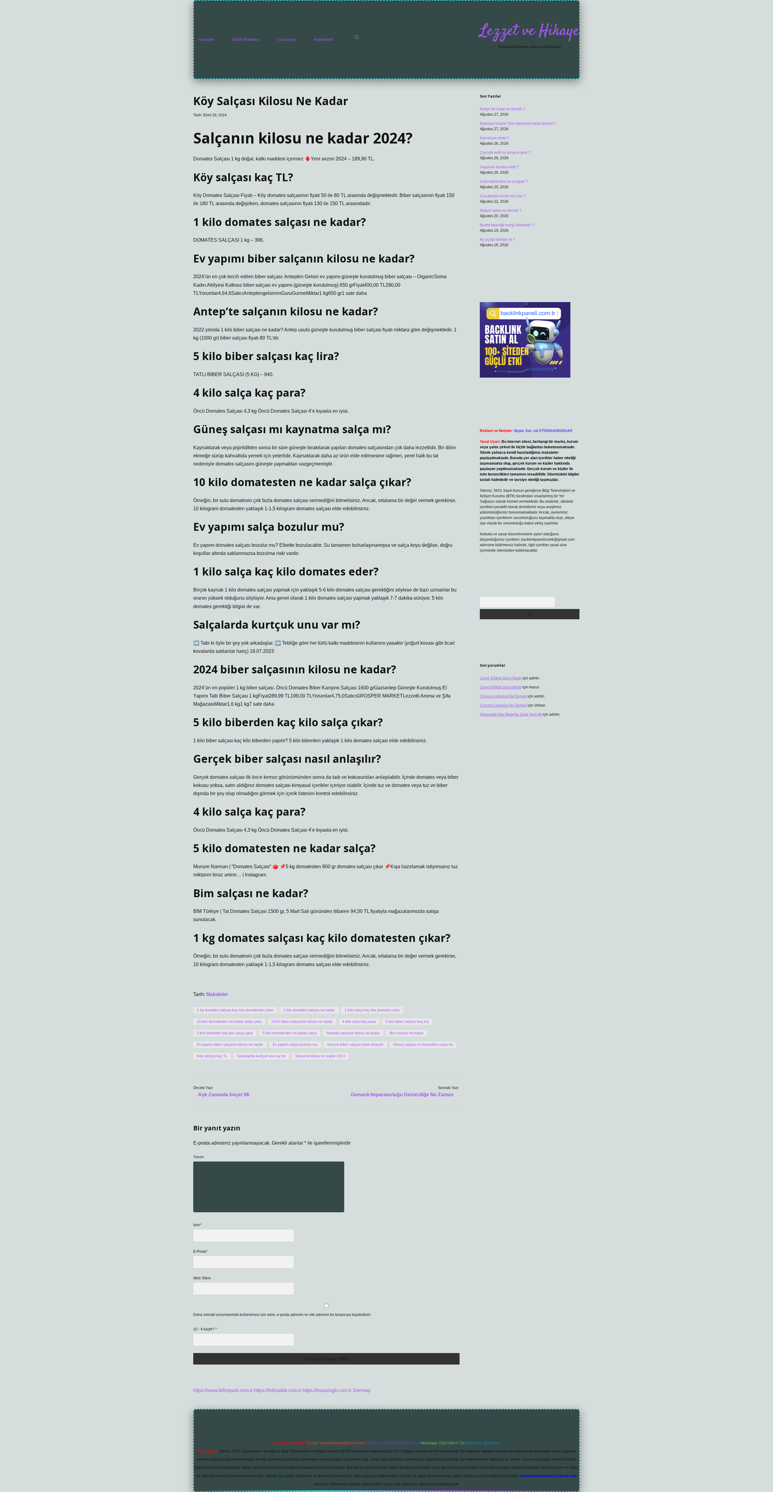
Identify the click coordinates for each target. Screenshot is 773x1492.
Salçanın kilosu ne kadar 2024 (320, 1056)
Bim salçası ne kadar (407, 1033)
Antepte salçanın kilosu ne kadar (353, 1033)
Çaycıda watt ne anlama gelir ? (505, 152)
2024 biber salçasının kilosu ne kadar (302, 1022)
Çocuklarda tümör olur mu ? (502, 196)
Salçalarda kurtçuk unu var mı (261, 1056)
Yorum (198, 1157)
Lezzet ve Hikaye (529, 31)
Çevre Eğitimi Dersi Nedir (500, 678)
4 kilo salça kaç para (359, 1022)
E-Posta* (200, 1251)
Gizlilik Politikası (245, 39)
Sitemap (361, 1390)
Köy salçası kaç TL (212, 1056)
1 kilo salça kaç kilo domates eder (372, 1010)
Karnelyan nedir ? (494, 138)
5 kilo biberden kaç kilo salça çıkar (225, 1033)
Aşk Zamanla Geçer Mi (223, 1094)
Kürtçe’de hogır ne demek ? (502, 109)
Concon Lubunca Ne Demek (503, 696)
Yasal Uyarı (286, 39)
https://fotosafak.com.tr (277, 1390)
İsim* (197, 1225)
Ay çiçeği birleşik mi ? (497, 239)
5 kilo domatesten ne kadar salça (290, 1033)
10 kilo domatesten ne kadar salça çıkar (229, 1022)
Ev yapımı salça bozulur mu (295, 1044)
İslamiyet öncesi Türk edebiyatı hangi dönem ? (518, 123)
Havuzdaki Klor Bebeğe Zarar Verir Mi (511, 714)
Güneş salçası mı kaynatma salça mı (423, 1044)
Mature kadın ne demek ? (500, 210)
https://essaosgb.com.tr (327, 1390)
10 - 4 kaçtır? (205, 1329)
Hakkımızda (323, 39)
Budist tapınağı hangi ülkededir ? (507, 225)
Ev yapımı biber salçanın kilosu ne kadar (230, 1044)
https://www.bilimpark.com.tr (223, 1390)
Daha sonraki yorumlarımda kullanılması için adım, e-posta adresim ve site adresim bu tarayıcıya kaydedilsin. (282, 1315)
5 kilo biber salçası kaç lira (407, 1022)
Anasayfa (206, 39)
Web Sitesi (202, 1278)
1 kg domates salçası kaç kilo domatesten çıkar (235, 1010)
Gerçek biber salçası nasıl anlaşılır (355, 1044)
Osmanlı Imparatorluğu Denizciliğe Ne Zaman (402, 1094)
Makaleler (217, 994)
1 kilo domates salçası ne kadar (309, 1010)
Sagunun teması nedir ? (499, 167)
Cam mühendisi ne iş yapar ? (504, 181)
